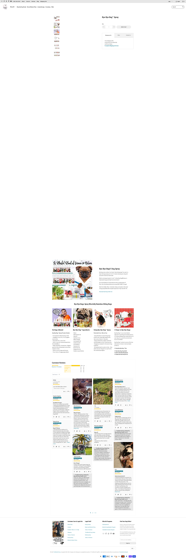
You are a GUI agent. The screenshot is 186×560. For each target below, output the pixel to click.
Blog (38, 1)
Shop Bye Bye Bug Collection (105, 291)
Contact (28, 1)
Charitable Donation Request (108, 529)
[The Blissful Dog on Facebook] (4, 1)
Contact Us (128, 35)
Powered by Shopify (123, 552)
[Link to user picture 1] (82, 391)
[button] (13, 7)
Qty (103, 24)
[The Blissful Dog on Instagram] (6, 1)
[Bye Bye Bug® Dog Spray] (72, 280)
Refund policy (88, 534)
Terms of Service (71, 534)
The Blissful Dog (56, 552)
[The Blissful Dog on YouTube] (11, 1)
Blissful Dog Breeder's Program (109, 527)
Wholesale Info (105, 524)
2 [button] (92, 512)
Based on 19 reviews (57, 366)
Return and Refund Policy (90, 527)
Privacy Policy (70, 537)
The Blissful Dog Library (90, 532)
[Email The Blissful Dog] (1, 1)
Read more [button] (76, 428)
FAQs (119, 35)
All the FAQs (70, 524)
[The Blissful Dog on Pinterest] (8, 1)
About (23, 1)
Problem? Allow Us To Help (73, 529)
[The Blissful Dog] (5, 7)
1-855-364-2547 (16, 1)
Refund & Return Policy (72, 540)
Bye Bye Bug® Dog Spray (109, 269)
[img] (61, 384)
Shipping (69, 532)
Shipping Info (43, 1)
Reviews (33, 1)
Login (178, 1)
